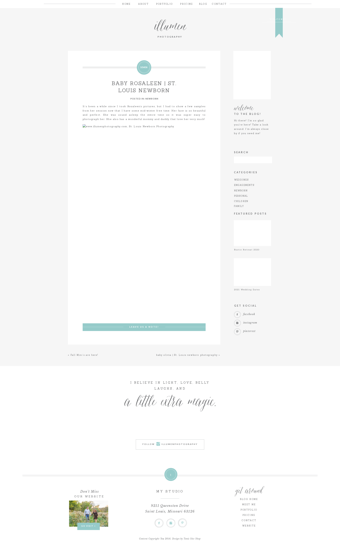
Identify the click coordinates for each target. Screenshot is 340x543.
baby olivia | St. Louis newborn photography (187, 355)
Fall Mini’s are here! (84, 355)
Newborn (151, 98)
